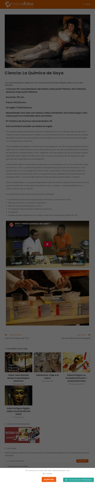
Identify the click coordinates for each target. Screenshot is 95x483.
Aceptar (49, 479)
